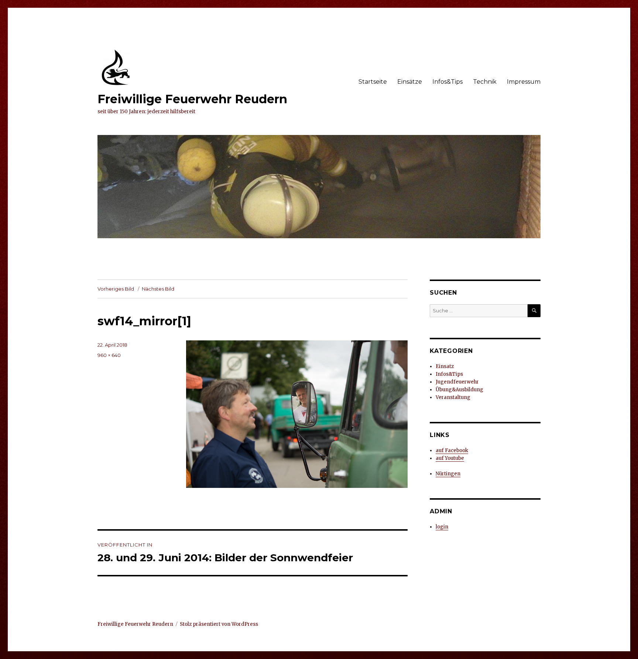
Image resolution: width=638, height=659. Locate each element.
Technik (485, 81)
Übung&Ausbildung (459, 389)
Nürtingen (448, 474)
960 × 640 (109, 355)
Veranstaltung (453, 397)
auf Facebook (452, 450)
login (442, 527)
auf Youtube (450, 458)
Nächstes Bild (158, 289)
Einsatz (445, 366)
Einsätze (409, 81)
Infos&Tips (447, 81)
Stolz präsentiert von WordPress (219, 624)
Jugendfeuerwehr (457, 382)
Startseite (373, 81)
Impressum (524, 81)
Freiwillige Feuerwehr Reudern (192, 99)
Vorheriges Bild (115, 289)
